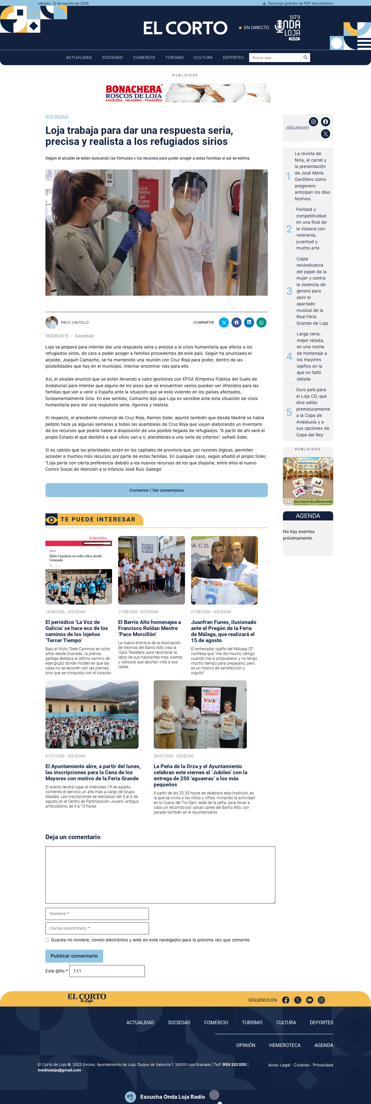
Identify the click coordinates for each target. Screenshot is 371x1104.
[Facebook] (286, 1000)
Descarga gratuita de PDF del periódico (300, 3)
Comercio (144, 57)
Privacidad (323, 1064)
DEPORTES (321, 1022)
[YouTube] (309, 1000)
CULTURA (286, 1022)
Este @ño (56, 970)
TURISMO (252, 1022)
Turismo (174, 57)
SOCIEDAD (179, 1022)
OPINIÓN (245, 1045)
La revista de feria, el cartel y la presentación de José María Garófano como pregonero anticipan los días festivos (312, 176)
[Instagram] (321, 1000)
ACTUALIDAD (140, 1022)
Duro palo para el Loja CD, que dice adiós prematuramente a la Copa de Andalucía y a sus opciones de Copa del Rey (313, 412)
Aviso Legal (279, 1064)
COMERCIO (216, 1022)
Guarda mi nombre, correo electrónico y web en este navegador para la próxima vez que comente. (151, 939)
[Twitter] (298, 1000)
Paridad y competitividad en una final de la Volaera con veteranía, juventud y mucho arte (311, 228)
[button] (214, 1095)
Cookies (301, 1064)
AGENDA (323, 1045)
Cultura (203, 57)
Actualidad (79, 57)
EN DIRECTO (256, 27)
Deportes (233, 57)
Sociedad (112, 57)
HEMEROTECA (285, 1045)
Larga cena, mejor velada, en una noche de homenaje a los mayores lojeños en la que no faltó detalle (312, 356)
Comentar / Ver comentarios (156, 490)
